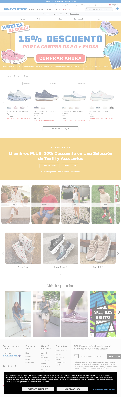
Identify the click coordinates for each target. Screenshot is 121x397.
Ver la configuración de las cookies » (103, 389)
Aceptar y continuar (38, 389)
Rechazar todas (72, 389)
